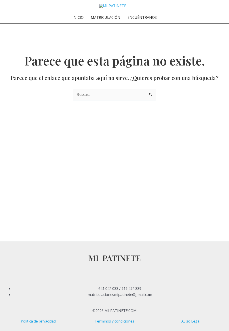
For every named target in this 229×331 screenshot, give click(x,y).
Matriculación (105, 17)
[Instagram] (114, 278)
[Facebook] (114, 266)
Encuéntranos (142, 17)
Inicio (78, 17)
